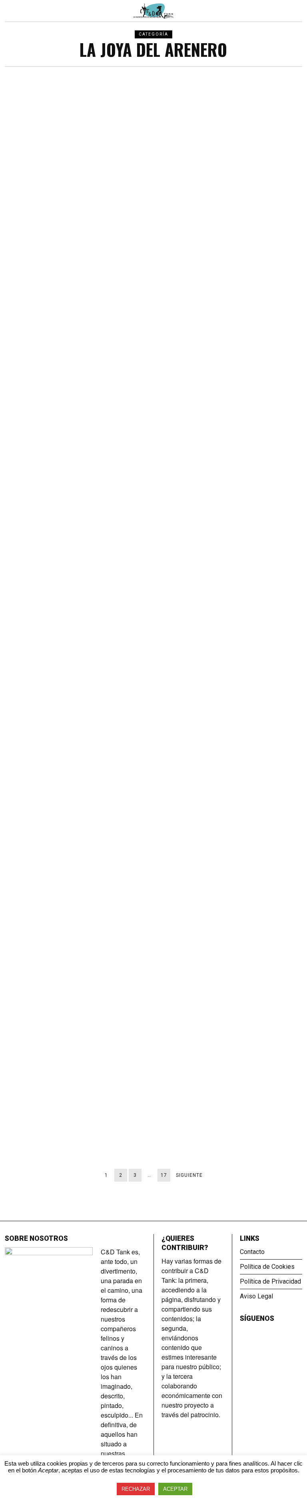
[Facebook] (244, 1332)
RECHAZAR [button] (136, 1489)
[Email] (266, 1332)
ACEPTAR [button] (175, 1489)
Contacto (252, 1252)
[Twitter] (255, 1332)
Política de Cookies (267, 1266)
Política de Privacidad (270, 1281)
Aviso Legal (256, 1296)
